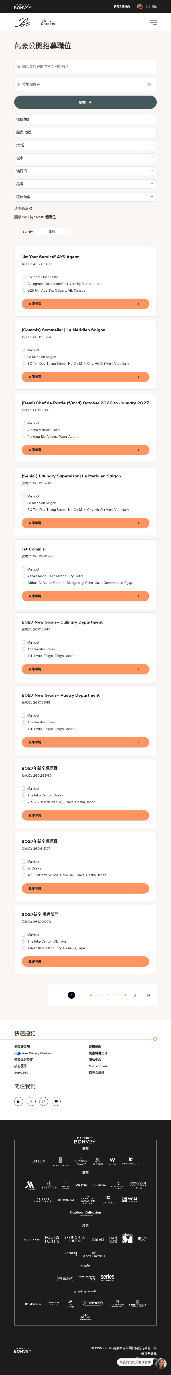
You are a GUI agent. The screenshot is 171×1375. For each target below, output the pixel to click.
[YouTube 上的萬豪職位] (56, 1101)
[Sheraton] (49, 1186)
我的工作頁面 (122, 6)
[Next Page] (135, 995)
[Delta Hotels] (66, 1186)
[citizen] (127, 1242)
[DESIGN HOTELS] (66, 1200)
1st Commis (33, 549)
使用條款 (95, 1047)
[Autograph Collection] (138, 1186)
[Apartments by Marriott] (117, 1305)
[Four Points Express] (87, 1281)
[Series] (107, 1280)
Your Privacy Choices (36, 1053)
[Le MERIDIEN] (99, 1185)
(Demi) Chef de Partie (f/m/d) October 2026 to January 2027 (85, 403)
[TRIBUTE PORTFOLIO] (43, 1200)
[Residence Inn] (33, 1303)
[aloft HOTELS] (142, 1239)
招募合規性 (96, 1072)
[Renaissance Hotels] (118, 1186)
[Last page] (148, 995)
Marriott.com (98, 1066)
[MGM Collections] (129, 1200)
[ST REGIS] (98, 1162)
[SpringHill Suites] (75, 1240)
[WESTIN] (81, 1185)
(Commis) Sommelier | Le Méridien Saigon (63, 330)
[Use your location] (150, 84)
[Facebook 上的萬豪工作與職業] (31, 1101)
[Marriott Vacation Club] (88, 1202)
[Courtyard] (32, 1239)
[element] (70, 1305)
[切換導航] (153, 22)
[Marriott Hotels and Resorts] (31, 1187)
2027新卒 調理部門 (40, 915)
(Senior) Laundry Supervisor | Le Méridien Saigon (71, 476)
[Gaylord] (108, 1203)
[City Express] (65, 1281)
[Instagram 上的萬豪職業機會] (43, 1101)
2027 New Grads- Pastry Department (61, 696)
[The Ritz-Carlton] (60, 1162)
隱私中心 (95, 1060)
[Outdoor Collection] (85, 1215)
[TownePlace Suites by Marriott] (53, 1303)
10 (125, 995)
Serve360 (21, 1072)
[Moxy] (71, 1254)
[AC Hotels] (113, 1240)
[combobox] (85, 84)
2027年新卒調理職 (39, 769)
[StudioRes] (93, 1305)
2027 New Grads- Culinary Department (62, 622)
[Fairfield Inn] (98, 1239)
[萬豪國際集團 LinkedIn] (18, 1101)
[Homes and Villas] (137, 1305)
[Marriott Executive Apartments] (86, 1317)
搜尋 (82, 102)
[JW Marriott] (130, 1162)
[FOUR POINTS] (52, 1240)
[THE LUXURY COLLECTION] (80, 1162)
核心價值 (20, 1066)
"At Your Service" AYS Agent (50, 257)
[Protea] (94, 1255)
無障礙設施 (22, 1047)
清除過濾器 (23, 208)
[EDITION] (39, 1161)
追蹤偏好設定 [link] (23, 1060)
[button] (85, 119)
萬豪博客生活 (98, 1053)
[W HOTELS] (112, 1162)
